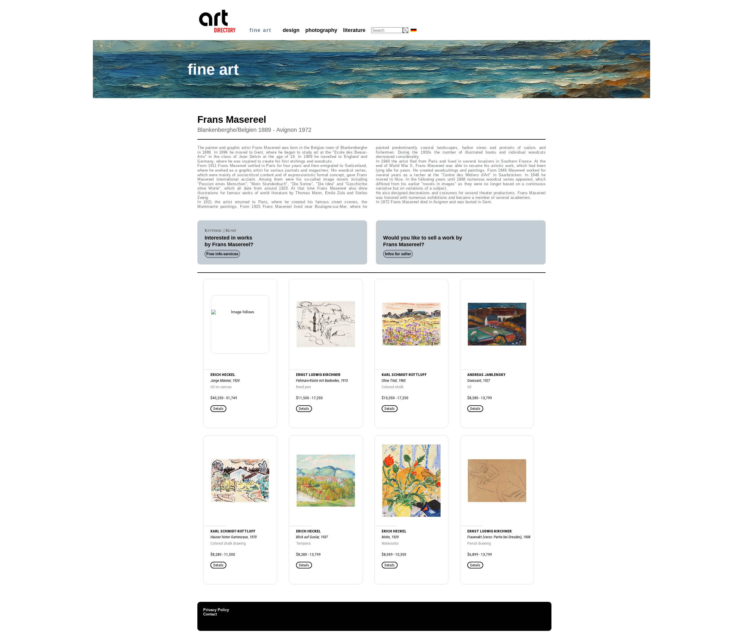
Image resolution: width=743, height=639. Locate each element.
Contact (210, 614)
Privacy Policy (216, 610)
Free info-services (222, 254)
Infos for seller (398, 254)
